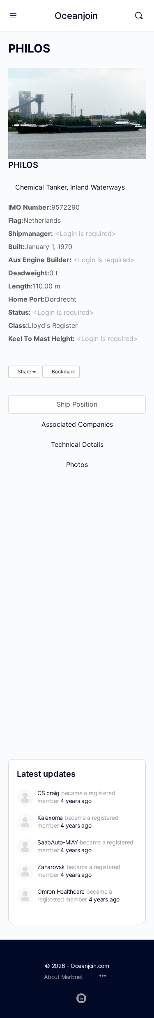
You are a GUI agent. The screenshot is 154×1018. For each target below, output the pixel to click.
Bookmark (63, 371)
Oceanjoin (76, 15)
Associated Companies (77, 424)
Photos (77, 464)
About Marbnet (63, 976)
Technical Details (77, 444)
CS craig (48, 792)
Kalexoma (50, 817)
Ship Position (77, 404)
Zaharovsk (51, 866)
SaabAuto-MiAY (57, 842)
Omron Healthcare (61, 891)
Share (24, 371)
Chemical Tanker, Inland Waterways (69, 187)
